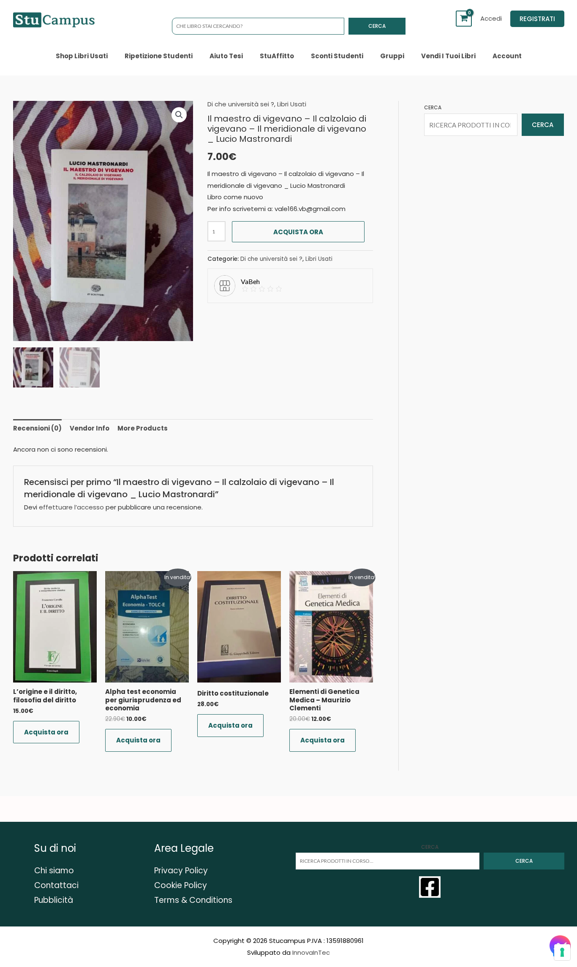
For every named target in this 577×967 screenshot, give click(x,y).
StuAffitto (277, 55)
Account (507, 55)
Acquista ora (298, 232)
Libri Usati (291, 104)
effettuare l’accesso (71, 507)
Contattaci (56, 885)
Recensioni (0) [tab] (37, 428)
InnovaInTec (311, 952)
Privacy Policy (181, 870)
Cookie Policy (180, 885)
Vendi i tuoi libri (448, 55)
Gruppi (392, 55)
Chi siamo (54, 870)
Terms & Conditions (193, 900)
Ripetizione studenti (159, 55)
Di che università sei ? (240, 104)
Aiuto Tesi (226, 55)
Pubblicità (53, 900)
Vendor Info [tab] (89, 428)
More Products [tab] (142, 428)
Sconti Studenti (337, 55)
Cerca (377, 26)
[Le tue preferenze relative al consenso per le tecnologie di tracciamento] (562, 952)
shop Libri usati (82, 55)
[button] (537, 19)
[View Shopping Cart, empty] (464, 19)
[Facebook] (430, 887)
